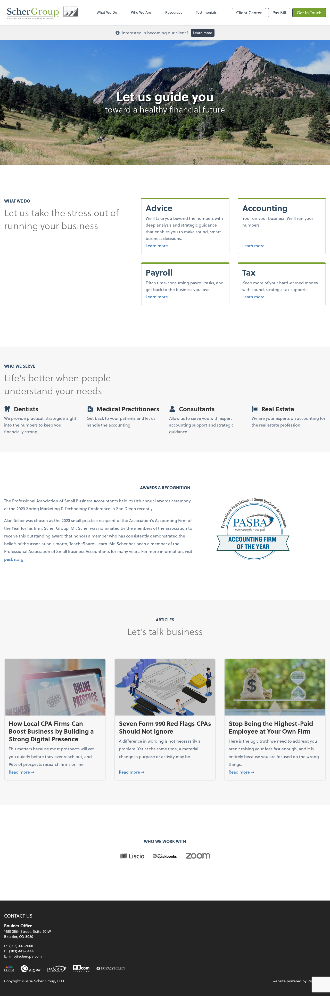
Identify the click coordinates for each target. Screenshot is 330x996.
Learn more (202, 32)
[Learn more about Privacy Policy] (110, 968)
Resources (173, 12)
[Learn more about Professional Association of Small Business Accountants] (57, 968)
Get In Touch (309, 12)
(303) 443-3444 (21, 951)
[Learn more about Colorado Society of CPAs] (9, 968)
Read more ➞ (55, 772)
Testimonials (206, 12)
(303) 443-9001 (21, 946)
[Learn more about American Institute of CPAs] (31, 968)
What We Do (107, 12)
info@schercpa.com (25, 956)
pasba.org (13, 559)
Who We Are (141, 12)
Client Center (249, 12)
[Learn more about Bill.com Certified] (81, 968)
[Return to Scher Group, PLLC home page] (42, 12)
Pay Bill (279, 12)
